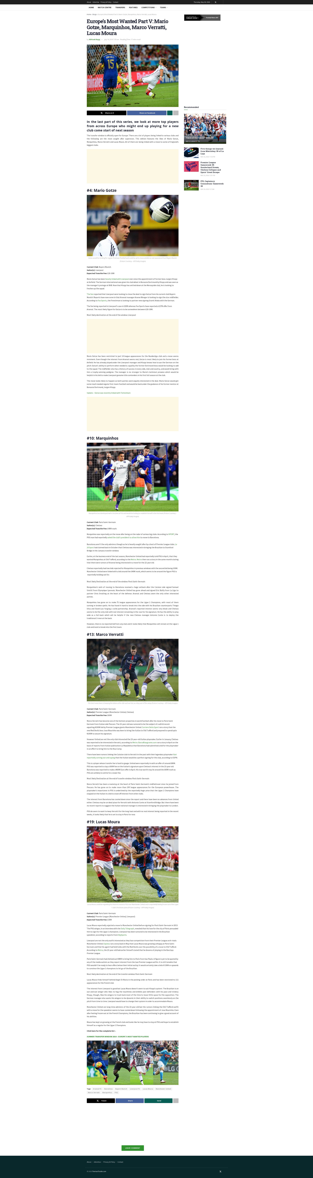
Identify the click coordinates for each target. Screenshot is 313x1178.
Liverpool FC (135, 1089)
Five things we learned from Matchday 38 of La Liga (212, 151)
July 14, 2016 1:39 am (111, 39)
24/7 (216, 17)
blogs (94, 14)
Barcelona (108, 1089)
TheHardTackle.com (99, 1171)
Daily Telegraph (127, 928)
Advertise (96, 2)
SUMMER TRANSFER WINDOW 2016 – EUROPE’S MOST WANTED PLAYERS (118, 1036)
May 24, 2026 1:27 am (207, 189)
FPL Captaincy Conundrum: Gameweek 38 (212, 183)
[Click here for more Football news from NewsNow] (194, 18)
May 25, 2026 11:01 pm (208, 175)
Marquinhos (107, 1093)
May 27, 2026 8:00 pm (193, 141)
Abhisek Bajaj (94, 39)
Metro (133, 559)
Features (133, 7)
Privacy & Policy (106, 2)
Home (91, 7)
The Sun (90, 294)
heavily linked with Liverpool (117, 279)
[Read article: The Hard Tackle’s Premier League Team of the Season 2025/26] (205, 129)
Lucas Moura (148, 1089)
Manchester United (163, 1089)
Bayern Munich (121, 1089)
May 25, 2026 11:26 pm (208, 157)
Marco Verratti (94, 1093)
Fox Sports (102, 300)
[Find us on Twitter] (215, 2)
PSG (116, 1093)
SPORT (171, 534)
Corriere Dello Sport (150, 727)
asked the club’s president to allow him (123, 537)
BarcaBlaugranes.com (147, 742)
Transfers (120, 7)
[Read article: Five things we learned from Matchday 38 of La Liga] (191, 152)
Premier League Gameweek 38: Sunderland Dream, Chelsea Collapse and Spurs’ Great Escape (211, 167)
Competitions (148, 7)
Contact (115, 2)
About (89, 2)
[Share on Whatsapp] (170, 113)
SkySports (122, 935)
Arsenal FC (97, 1089)
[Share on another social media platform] (176, 113)
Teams (163, 7)
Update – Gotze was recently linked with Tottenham (108, 393)
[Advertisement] (133, 166)
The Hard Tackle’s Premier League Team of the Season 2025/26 (203, 136)
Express (106, 943)
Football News (210, 17)
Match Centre (104, 7)
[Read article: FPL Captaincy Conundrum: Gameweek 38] (191, 185)
